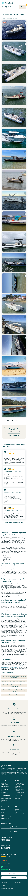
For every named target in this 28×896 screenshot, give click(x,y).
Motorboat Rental (19, 783)
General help (18, 809)
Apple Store (15, 827)
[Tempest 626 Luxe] (14, 118)
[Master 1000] (14, 324)
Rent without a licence (21, 794)
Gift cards (3, 792)
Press (2, 797)
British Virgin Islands (6, 817)
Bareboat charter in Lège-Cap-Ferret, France (14, 681)
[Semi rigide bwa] (14, 180)
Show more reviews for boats (14, 522)
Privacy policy (18, 882)
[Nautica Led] (14, 262)
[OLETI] (14, 159)
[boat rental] (7, 3)
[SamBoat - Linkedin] (8, 848)
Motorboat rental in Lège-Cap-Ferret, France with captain (14, 676)
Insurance (3, 787)
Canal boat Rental (19, 792)
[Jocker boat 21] (14, 283)
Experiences (4, 800)
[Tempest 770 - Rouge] (14, 345)
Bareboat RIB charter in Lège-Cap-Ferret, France (14, 690)
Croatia (3, 809)
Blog (2, 801)
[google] (4, 860)
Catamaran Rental (19, 789)
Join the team (4, 784)
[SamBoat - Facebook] (2, 848)
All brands (17, 798)
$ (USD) (13, 878)
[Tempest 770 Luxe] (14, 74)
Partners (17, 883)
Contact (17, 812)
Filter (23, 6)
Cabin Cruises (18, 795)
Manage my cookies (20, 813)
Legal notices (4, 882)
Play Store (15, 831)
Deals (16, 797)
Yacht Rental (18, 786)
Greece (3, 810)
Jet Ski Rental (18, 790)
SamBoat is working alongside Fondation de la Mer (13, 666)
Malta (2, 815)
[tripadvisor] (5, 867)
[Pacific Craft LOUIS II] (14, 303)
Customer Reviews (5, 795)
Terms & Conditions (5, 883)
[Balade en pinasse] (14, 407)
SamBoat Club (4, 794)
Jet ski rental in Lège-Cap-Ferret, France (12, 695)
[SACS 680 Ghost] (14, 96)
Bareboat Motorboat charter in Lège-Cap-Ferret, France (14, 685)
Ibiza (2, 813)
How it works (18, 810)
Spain (2, 812)
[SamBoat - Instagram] (5, 848)
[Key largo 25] (14, 200)
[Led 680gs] (14, 52)
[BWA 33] (14, 242)
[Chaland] (14, 386)
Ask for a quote (14, 435)
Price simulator (5, 789)
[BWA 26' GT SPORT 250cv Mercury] (14, 221)
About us (3, 783)
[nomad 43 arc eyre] (14, 365)
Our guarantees (5, 786)
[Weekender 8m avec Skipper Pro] (14, 138)
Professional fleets (6, 790)
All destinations (5, 818)
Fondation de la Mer (6, 798)
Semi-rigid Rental (19, 784)
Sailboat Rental (19, 787)
